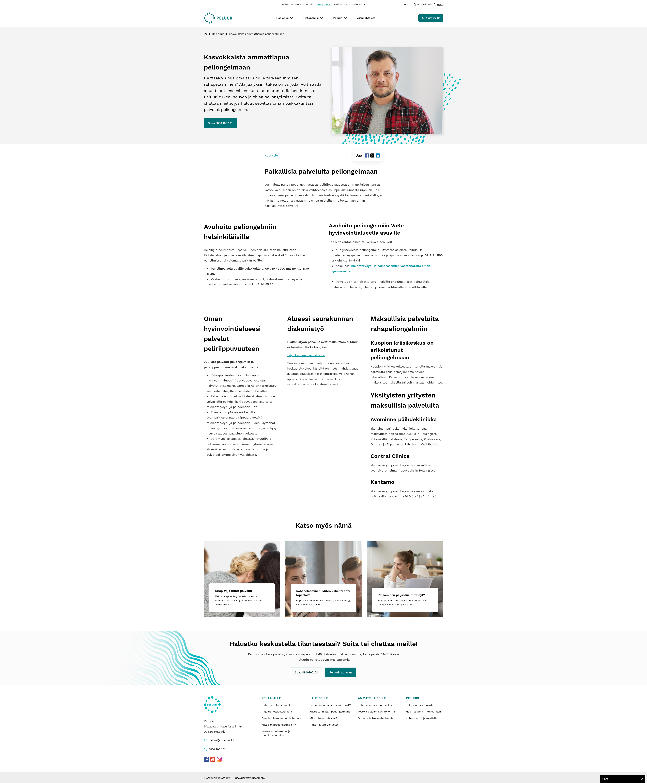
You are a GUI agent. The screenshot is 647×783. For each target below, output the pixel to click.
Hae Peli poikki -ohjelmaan (423, 711)
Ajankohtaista (366, 18)
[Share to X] (372, 155)
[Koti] (218, 18)
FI (405, 4)
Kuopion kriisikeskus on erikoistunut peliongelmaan (402, 350)
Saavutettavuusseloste (250, 777)
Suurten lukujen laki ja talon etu (283, 718)
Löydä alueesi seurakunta (306, 355)
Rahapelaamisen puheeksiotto (377, 705)
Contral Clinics (390, 456)
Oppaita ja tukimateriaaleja (375, 718)
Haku (440, 4)
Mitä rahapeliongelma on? (279, 724)
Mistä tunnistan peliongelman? (330, 711)
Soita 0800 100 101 (220, 123)
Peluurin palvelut (341, 672)
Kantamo (382, 482)
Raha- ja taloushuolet (276, 705)
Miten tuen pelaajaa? (323, 718)
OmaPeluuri (424, 4)
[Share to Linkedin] (378, 155)
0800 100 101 (324, 4)
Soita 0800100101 (306, 672)
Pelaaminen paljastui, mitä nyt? (330, 705)
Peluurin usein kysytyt (420, 705)
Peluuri (338, 18)
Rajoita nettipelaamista (277, 711)
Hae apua (282, 18)
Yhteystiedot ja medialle (421, 718)
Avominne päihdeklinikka (404, 419)
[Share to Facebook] (367, 155)
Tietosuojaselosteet (217, 777)
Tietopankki (311, 18)
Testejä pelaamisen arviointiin (377, 711)
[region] (622, 779)
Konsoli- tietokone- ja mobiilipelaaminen (276, 733)
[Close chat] (642, 779)
